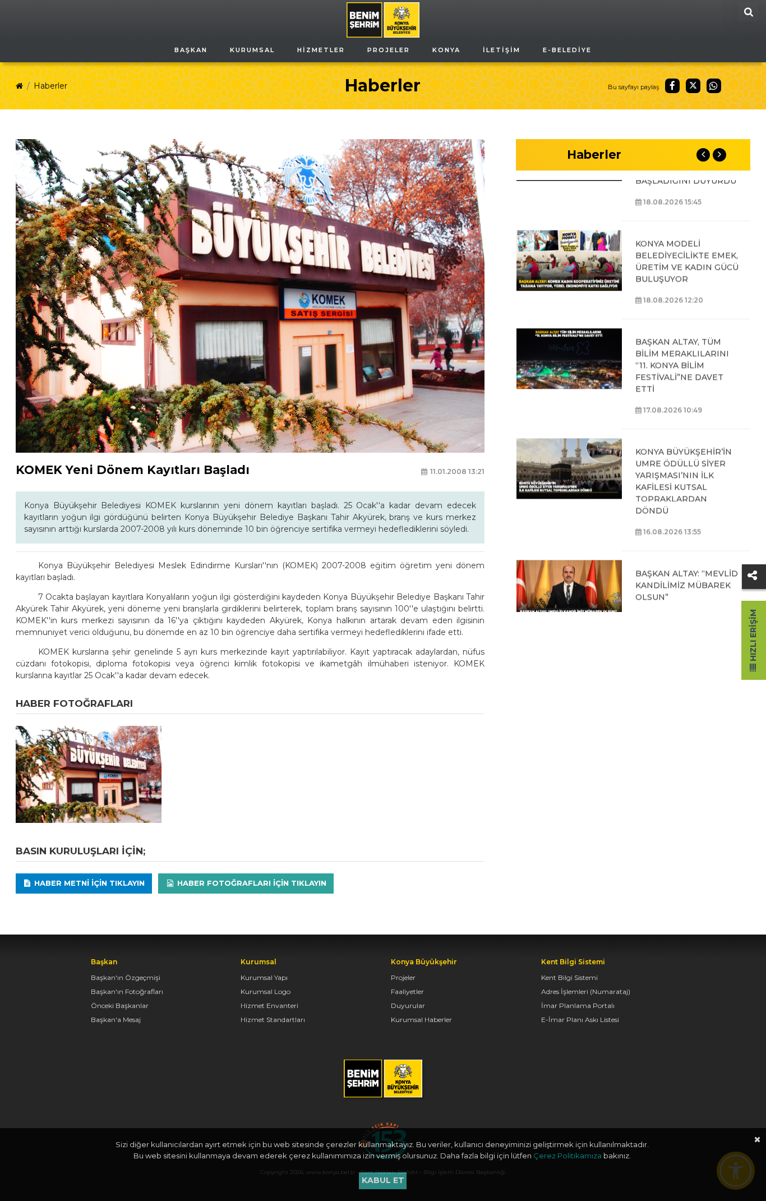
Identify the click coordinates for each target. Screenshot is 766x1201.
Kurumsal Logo (265, 991)
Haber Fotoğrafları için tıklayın (250, 882)
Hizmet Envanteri (269, 1005)
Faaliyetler (407, 991)
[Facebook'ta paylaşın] (672, 86)
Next (719, 155)
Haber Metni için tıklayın (88, 882)
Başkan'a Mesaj (116, 1019)
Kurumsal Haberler (421, 1019)
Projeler (403, 977)
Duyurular (408, 1005)
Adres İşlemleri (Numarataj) (585, 991)
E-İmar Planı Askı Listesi (580, 1019)
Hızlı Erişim (753, 636)
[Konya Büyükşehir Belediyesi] (383, 19)
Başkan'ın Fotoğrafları (127, 991)
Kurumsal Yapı (264, 977)
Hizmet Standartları (273, 1019)
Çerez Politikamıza (567, 1155)
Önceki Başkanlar (120, 1005)
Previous (703, 155)
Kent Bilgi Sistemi (569, 977)
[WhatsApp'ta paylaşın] (714, 86)
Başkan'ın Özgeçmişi (125, 977)
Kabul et (383, 1180)
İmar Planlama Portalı (578, 1005)
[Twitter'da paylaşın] (693, 86)
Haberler (50, 86)
